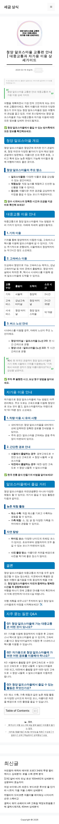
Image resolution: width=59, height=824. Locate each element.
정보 (30, 722)
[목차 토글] (34, 711)
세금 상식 (11, 7)
